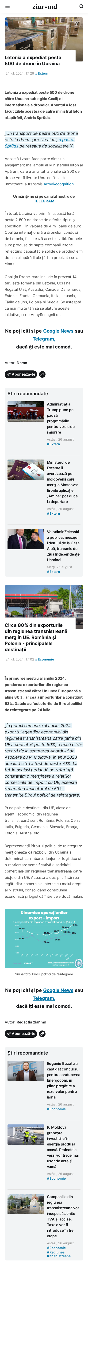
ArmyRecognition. (59, 184)
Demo (22, 362)
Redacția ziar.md (31, 1022)
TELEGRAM (44, 201)
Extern (41, 73)
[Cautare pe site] (81, 6)
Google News (58, 331)
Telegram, (44, 339)
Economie (44, 659)
